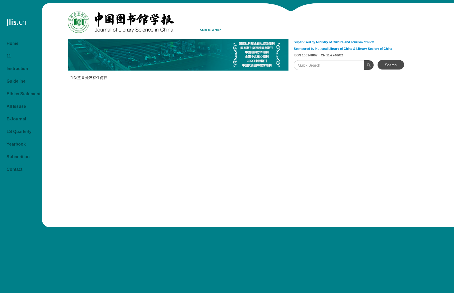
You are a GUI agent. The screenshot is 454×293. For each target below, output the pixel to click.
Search (391, 64)
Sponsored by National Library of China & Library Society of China (343, 49)
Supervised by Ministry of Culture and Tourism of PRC (334, 42)
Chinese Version (210, 29)
